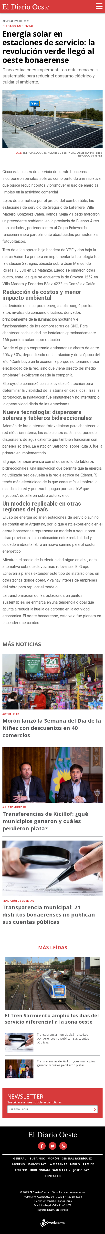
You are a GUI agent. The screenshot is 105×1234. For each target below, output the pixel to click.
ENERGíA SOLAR (32, 152)
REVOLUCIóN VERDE (90, 155)
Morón (53, 1158)
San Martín (61, 1170)
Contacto (53, 1176)
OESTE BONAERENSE (89, 152)
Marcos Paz (37, 1164)
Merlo (75, 1164)
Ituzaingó (37, 1158)
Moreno (18, 1164)
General (19, 1158)
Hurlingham (40, 1170)
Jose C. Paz (81, 1170)
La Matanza (58, 1164)
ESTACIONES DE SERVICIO (59, 152)
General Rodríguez (77, 1158)
